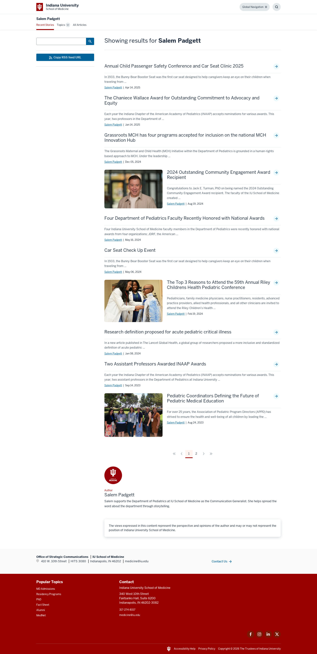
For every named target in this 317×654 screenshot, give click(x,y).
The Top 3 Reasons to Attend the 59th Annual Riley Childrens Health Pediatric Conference (218, 285)
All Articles (79, 25)
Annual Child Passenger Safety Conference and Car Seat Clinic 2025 (173, 66)
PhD (38, 599)
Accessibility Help (184, 648)
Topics (61, 25)
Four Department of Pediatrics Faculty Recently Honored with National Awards (184, 218)
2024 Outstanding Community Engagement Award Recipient (218, 175)
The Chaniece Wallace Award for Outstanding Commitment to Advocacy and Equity (181, 100)
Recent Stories (45, 25)
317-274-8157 (127, 609)
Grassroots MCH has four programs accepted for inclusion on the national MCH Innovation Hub (185, 138)
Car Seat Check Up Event (130, 250)
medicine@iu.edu (129, 615)
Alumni (40, 610)
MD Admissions (45, 588)
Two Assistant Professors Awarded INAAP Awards (155, 364)
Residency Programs (48, 594)
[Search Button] (90, 41)
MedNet (41, 615)
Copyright (224, 648)
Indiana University (270, 648)
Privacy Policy (206, 648)
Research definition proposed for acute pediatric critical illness (167, 332)
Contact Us (219, 561)
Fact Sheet (42, 604)
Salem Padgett (113, 87)
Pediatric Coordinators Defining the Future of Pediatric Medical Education (213, 398)
